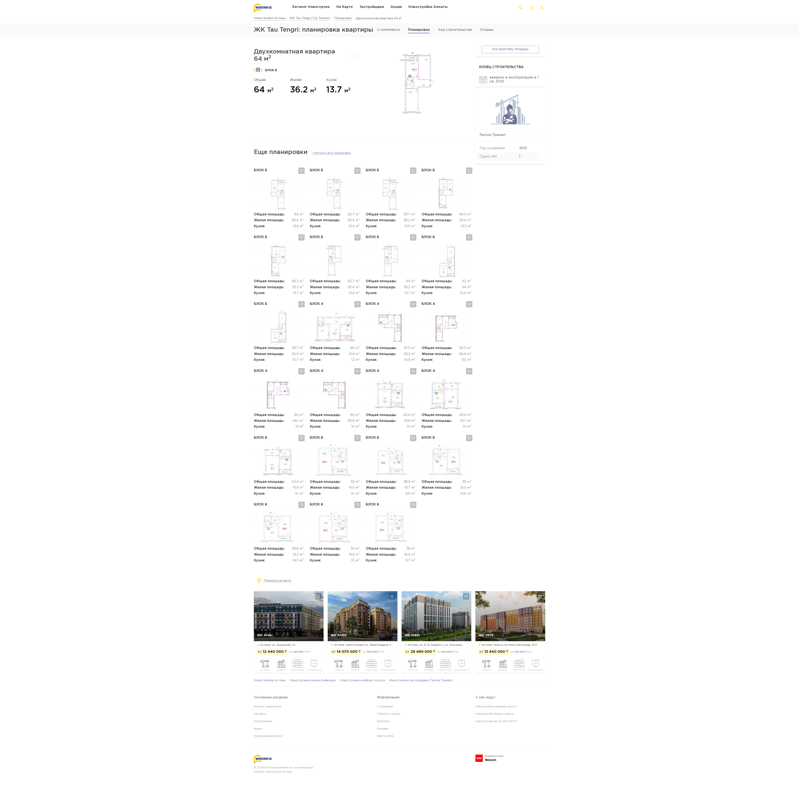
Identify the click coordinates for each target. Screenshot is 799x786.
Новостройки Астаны (269, 18)
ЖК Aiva (264, 635)
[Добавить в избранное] (355, 55)
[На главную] (269, 8)
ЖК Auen (339, 635)
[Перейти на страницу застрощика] (510, 123)
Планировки (343, 18)
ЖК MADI (412, 635)
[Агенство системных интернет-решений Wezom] (489, 758)
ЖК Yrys (486, 635)
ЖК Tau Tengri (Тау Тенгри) (310, 18)
